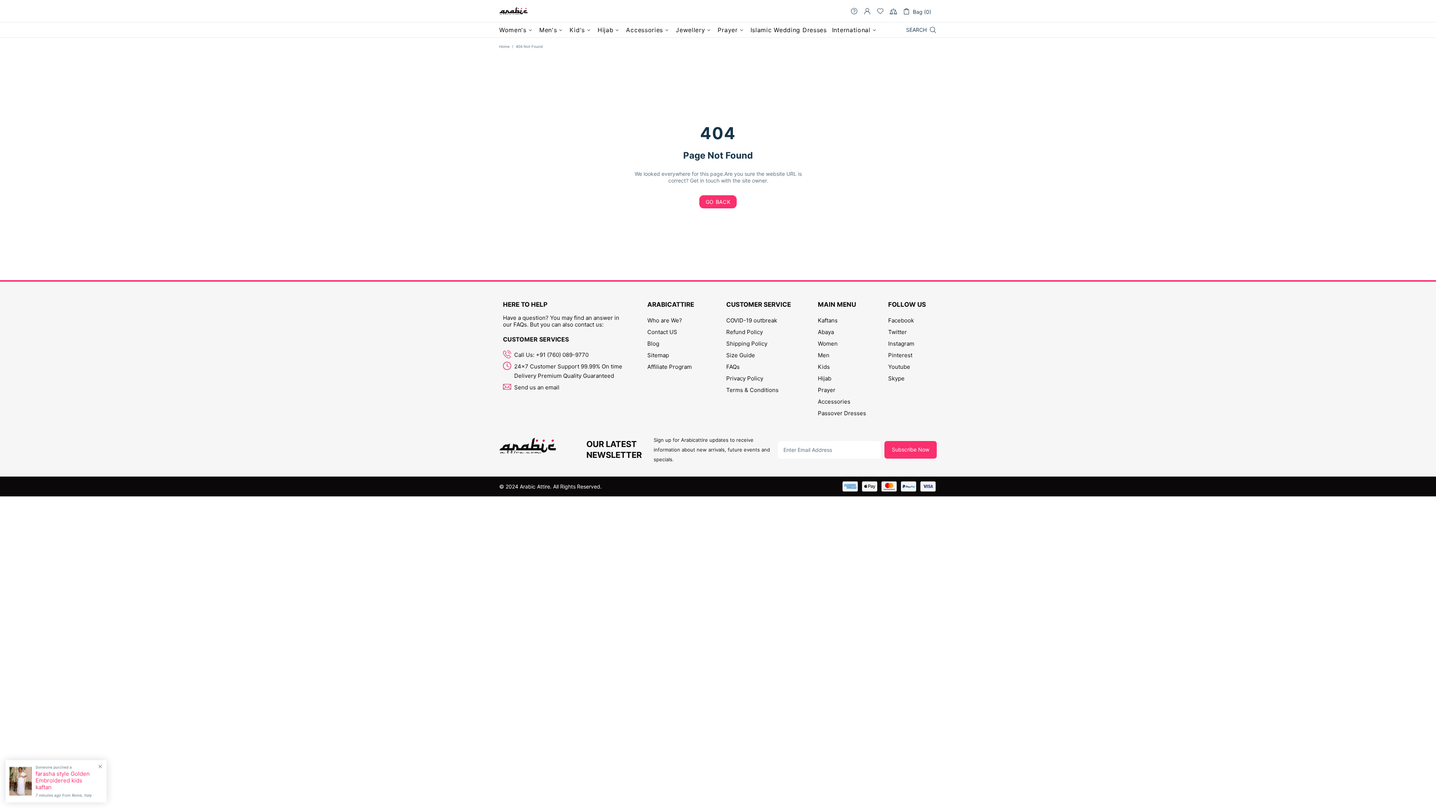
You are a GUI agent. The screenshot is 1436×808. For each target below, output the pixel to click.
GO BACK (718, 202)
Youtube (899, 366)
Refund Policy (744, 332)
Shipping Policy (746, 343)
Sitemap (658, 355)
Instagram (901, 343)
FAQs (733, 366)
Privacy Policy (744, 378)
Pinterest (900, 355)
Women (828, 343)
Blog (653, 343)
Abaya (826, 332)
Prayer (826, 390)
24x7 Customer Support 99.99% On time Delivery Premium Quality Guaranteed (568, 371)
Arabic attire (513, 11)
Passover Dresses (842, 413)
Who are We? (664, 320)
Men (823, 355)
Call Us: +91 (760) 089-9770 (551, 354)
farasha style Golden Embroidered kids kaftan (63, 781)
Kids (824, 366)
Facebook (901, 320)
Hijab (824, 378)
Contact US (662, 332)
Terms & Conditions (752, 390)
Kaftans (828, 320)
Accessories (834, 401)
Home (504, 46)
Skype (896, 378)
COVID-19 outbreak (751, 320)
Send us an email (536, 387)
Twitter (897, 332)
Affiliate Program (669, 366)
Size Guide (740, 355)
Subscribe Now (910, 449)
